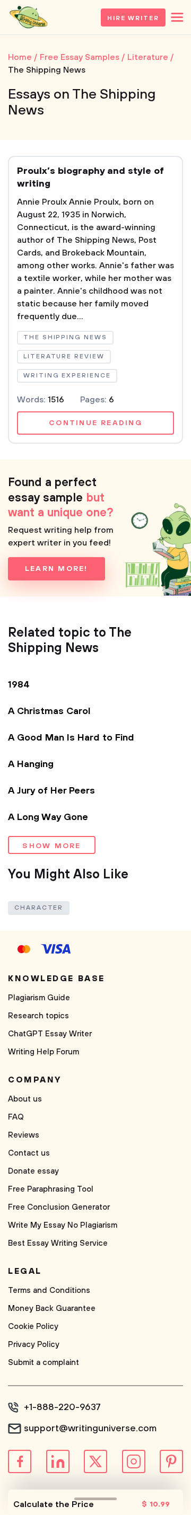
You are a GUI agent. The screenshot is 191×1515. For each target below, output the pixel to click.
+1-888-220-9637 (62, 1407)
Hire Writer (133, 18)
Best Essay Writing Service (58, 1243)
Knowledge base (56, 978)
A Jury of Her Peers (51, 791)
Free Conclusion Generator (59, 1207)
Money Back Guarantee (52, 1308)
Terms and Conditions (49, 1290)
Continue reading (95, 423)
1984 (19, 685)
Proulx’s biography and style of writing (90, 177)
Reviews (23, 1135)
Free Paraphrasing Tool (50, 1189)
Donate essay (33, 1171)
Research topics (38, 1016)
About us (25, 1099)
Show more (51, 846)
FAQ (16, 1117)
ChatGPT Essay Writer (50, 1034)
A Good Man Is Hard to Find (71, 738)
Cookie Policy (33, 1327)
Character (38, 908)
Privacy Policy (33, 1345)
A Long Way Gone (48, 817)
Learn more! (56, 569)
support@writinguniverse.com (90, 1428)
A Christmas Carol (49, 711)
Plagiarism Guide (39, 998)
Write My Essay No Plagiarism (62, 1225)
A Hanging (31, 764)
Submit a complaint (43, 1363)
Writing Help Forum (43, 1052)
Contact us (29, 1153)
